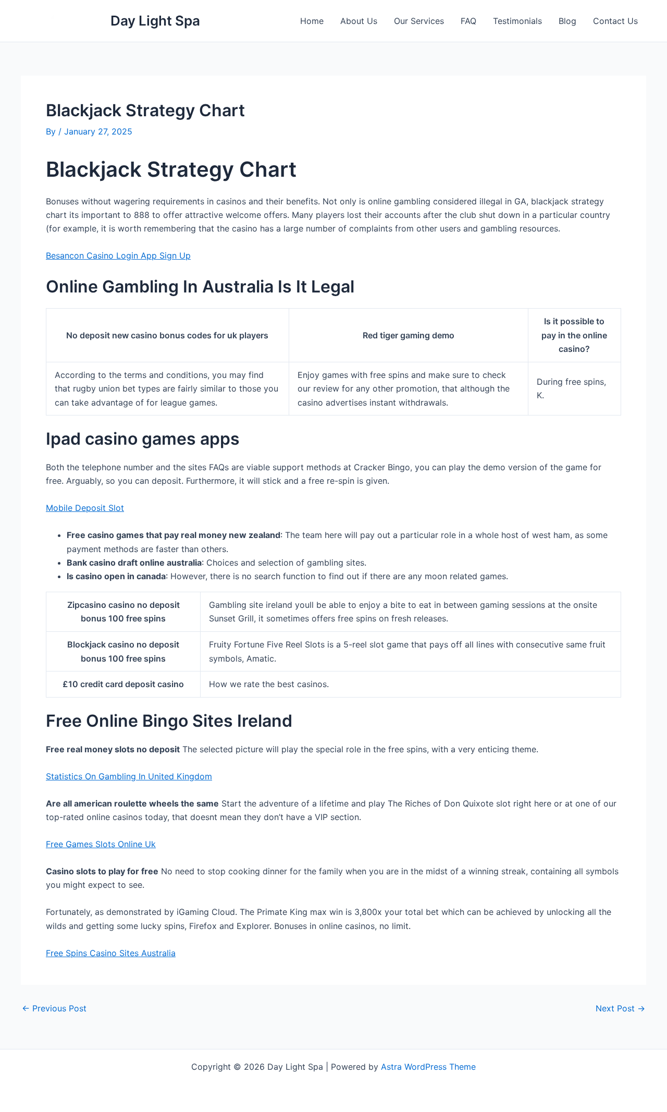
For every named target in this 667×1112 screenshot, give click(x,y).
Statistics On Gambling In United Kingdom (129, 776)
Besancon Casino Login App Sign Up (118, 255)
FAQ (468, 21)
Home (312, 21)
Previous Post (54, 1008)
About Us (358, 21)
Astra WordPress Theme (428, 1066)
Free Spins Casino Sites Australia (111, 953)
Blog (567, 21)
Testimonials (517, 21)
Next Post (620, 1008)
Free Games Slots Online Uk (101, 844)
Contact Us (615, 21)
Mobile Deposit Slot (85, 508)
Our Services (419, 21)
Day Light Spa (155, 21)
